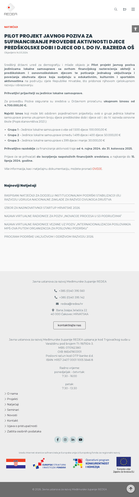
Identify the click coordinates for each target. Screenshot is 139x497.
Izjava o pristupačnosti (21, 426)
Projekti (12, 399)
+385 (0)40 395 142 (72, 297)
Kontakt (12, 420)
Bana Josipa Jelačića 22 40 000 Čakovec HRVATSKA (69, 312)
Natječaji (12, 404)
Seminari (12, 409)
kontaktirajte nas (69, 325)
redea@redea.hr (71, 303)
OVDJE (97, 168)
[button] (135, 28)
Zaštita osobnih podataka (23, 431)
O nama (12, 393)
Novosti (11, 415)
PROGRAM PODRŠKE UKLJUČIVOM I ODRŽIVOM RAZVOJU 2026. (49, 236)
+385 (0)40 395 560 (71, 290)
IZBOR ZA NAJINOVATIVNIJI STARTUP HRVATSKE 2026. (42, 207)
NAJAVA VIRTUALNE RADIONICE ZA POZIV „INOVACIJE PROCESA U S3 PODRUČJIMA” (63, 216)
